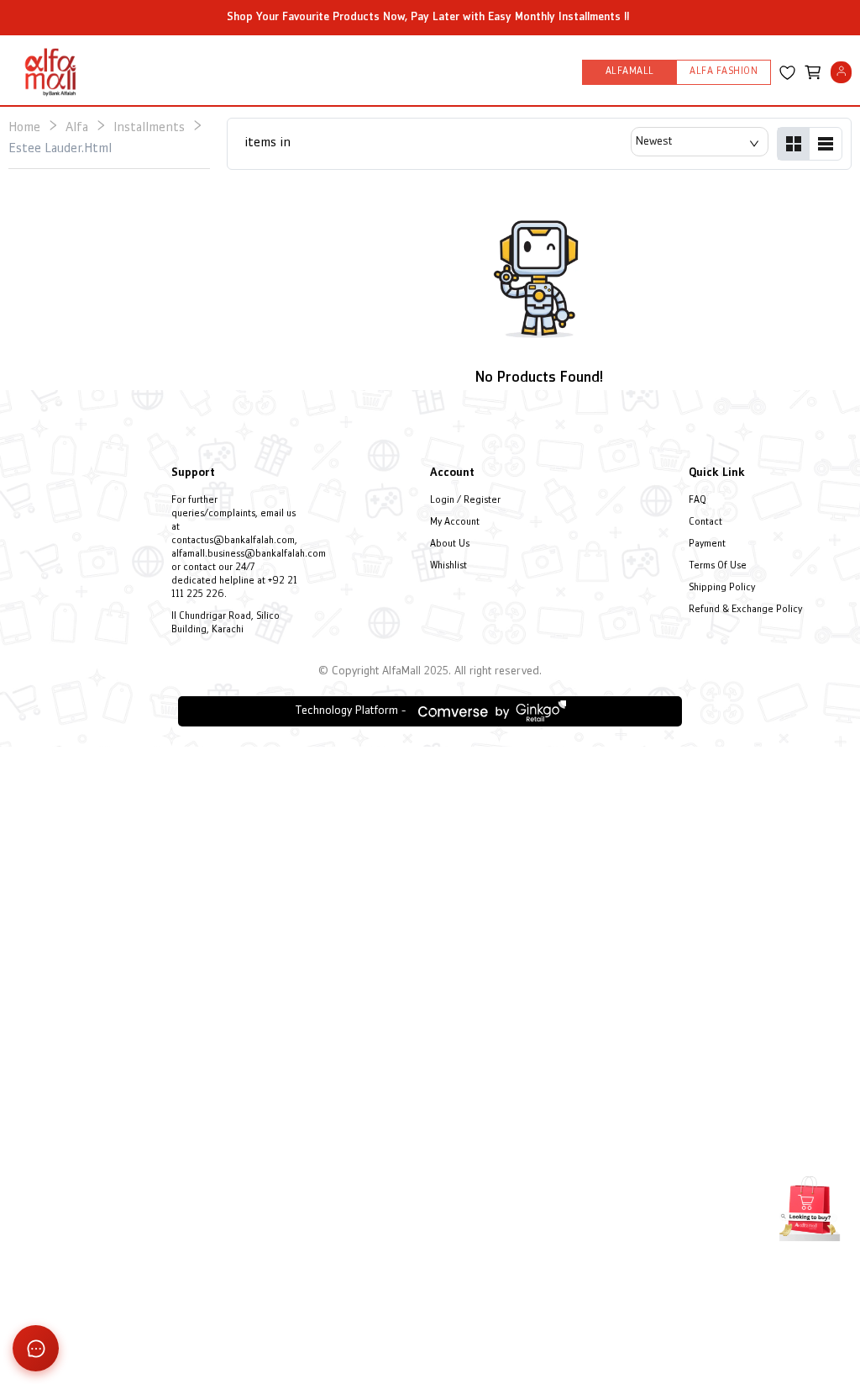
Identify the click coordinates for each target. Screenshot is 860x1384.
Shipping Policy (722, 588)
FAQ (697, 500)
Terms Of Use (718, 566)
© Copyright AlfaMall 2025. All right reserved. (430, 671)
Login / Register (465, 500)
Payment (707, 544)
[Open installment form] (809, 1206)
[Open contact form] (36, 1348)
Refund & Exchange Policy (745, 610)
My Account (455, 522)
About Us (449, 544)
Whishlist (448, 566)
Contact (705, 522)
